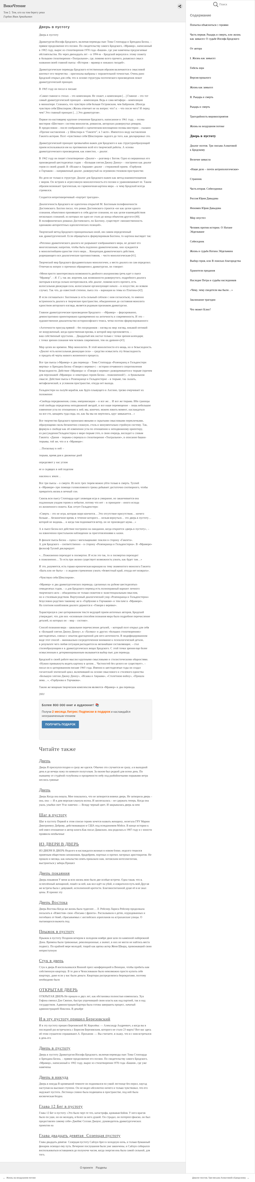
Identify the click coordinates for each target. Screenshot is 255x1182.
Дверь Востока (53, 902)
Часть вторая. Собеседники (206, 188)
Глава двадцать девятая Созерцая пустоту (79, 1135)
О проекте (86, 1167)
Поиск (219, 4)
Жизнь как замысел (201, 87)
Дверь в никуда (53, 1077)
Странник (196, 179)
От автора (196, 48)
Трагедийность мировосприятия (209, 116)
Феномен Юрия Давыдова (205, 208)
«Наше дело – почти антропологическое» (214, 169)
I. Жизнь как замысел (202, 58)
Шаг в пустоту (53, 814)
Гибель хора (197, 68)
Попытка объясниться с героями (209, 25)
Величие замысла (200, 159)
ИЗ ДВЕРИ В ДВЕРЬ (59, 844)
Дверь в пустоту (54, 1048)
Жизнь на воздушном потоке (207, 126)
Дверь (44, 760)
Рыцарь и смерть (200, 106)
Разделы (101, 1167)
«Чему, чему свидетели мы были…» (211, 290)
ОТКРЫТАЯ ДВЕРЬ (58, 989)
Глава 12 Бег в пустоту (61, 1106)
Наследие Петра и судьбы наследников (213, 280)
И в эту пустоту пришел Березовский (74, 1019)
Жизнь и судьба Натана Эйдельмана (211, 251)
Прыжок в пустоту (56, 931)
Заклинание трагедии (202, 299)
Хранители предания (202, 270)
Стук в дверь (51, 960)
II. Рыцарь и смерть (201, 97)
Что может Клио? (200, 309)
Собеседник (197, 241)
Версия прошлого (200, 77)
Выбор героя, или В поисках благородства (215, 260)
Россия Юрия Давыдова (204, 198)
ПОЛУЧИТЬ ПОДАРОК (60, 724)
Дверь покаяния (54, 873)
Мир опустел (198, 217)
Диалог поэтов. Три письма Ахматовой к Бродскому (219, 1178)
